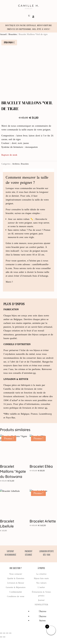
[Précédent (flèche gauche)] (1, 636)
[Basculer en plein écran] (4, 633)
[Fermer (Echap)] (10, 633)
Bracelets (12, 34)
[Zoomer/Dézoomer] (1, 633)
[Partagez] (7, 633)
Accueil (3, 34)
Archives (16, 164)
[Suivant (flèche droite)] (4, 636)
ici (34, 373)
